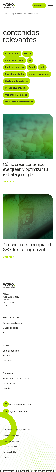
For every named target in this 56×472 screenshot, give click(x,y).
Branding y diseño (14, 74)
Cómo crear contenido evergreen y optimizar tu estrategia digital (25, 169)
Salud (32, 67)
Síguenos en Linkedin (19, 411)
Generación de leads (16, 94)
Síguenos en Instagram (20, 404)
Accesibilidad (12, 53)
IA (30, 60)
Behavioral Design (14, 60)
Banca (27, 53)
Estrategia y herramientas (19, 101)
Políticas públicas (14, 67)
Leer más (8, 181)
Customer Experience (16, 81)
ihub (42, 67)
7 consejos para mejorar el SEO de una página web (27, 247)
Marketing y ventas (39, 74)
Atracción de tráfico (16, 87)
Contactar (39, 5)
